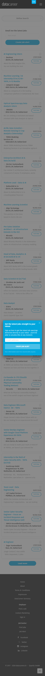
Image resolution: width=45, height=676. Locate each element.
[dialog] (22, 338)
